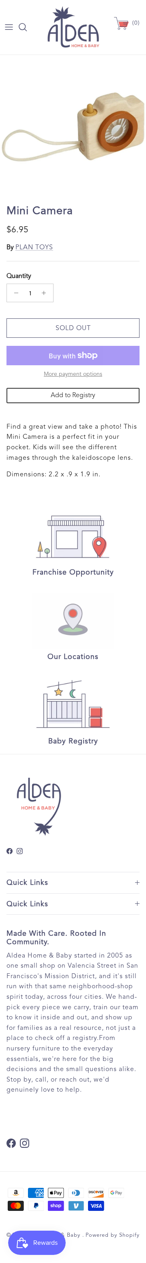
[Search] (27, 27)
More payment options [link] (73, 374)
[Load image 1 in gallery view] (73, 127)
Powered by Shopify (113, 1235)
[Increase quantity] (46, 293)
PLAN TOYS (34, 247)
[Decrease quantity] (14, 293)
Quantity (18, 276)
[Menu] (9, 27)
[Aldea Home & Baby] (73, 27)
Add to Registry (73, 395)
